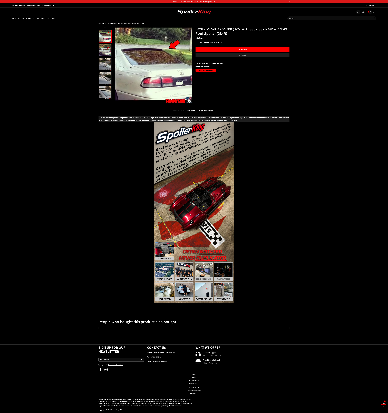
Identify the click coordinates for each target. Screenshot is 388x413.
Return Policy (194, 380)
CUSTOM (21, 18)
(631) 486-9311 (156, 357)
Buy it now (242, 55)
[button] (116, 65)
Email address (104, 359)
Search (194, 377)
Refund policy (194, 393)
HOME (14, 18)
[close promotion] (289, 1)
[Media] (189, 101)
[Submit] (374, 18)
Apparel (36, 18)
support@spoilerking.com (159, 361)
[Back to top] (383, 407)
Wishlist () (372, 5)
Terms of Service (194, 387)
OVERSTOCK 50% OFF (48, 18)
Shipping (199, 42)
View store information (206, 70)
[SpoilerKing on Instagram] (106, 369)
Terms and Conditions (194, 390)
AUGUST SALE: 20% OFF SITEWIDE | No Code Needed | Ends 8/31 (194, 2)
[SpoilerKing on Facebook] (101, 369)
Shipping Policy (194, 384)
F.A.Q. (194, 374)
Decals (28, 18)
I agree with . (112, 365)
